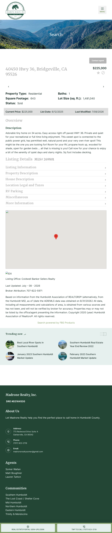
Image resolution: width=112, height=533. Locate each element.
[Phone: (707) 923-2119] (8, 442)
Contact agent (98, 60)
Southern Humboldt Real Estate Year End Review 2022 (86, 344)
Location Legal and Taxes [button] (25, 185)
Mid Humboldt (13, 502)
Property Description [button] (22, 173)
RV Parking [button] (14, 191)
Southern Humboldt (16, 494)
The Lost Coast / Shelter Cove (22, 498)
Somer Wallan (13, 469)
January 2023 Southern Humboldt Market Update (35, 356)
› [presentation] (103, 86)
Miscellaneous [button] (17, 197)
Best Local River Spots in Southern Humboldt (30, 344)
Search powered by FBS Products (56, 322)
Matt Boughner (14, 473)
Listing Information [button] (21, 167)
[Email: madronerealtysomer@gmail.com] (8, 450)
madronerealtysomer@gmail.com (28, 451)
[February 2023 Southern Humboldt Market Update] (62, 356)
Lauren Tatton (13, 476)
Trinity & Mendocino (17, 514)
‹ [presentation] (8, 86)
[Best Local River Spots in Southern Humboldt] (10, 344)
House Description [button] (20, 179)
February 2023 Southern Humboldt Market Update (83, 356)
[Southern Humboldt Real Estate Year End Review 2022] (62, 344)
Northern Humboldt (16, 506)
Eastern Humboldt (16, 510)
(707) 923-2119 (20, 443)
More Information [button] (20, 203)
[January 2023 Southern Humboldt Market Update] (10, 356)
